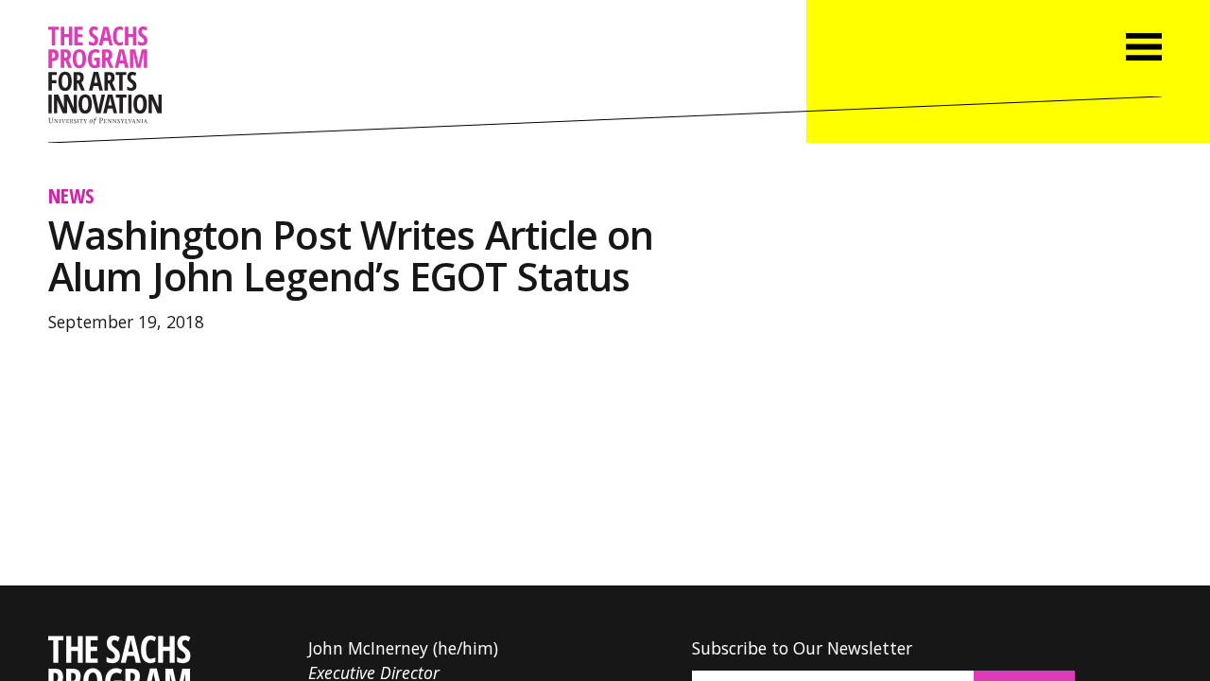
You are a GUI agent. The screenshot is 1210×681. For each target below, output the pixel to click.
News (71, 195)
